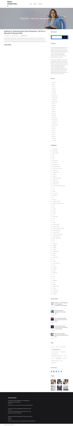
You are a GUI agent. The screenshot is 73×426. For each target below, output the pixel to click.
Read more (30, 405)
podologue (54, 266)
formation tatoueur (56, 232)
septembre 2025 (55, 101)
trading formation (56, 286)
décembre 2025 (54, 95)
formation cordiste (56, 224)
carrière (57, 346)
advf (53, 154)
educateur (54, 208)
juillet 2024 (54, 128)
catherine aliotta (55, 183)
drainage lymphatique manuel (58, 203)
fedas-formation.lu (12, 4)
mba (53, 259)
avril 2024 (53, 134)
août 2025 (53, 103)
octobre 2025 (54, 99)
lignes (54, 239)
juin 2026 (53, 84)
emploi (54, 210)
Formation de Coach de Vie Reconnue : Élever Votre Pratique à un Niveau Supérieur (61, 327)
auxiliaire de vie (55, 179)
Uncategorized (7, 35)
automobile (55, 176)
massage (54, 249)
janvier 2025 (54, 117)
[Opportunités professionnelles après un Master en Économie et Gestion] (52, 319)
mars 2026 (54, 90)
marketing (54, 247)
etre (53, 214)
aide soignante (55, 160)
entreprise (54, 212)
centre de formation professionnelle (59, 185)
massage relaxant (56, 251)
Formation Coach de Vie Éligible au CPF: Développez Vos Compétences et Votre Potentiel (61, 304)
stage (54, 282)
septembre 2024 (55, 124)
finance (54, 222)
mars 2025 (54, 113)
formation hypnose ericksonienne (58, 228)
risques (54, 276)
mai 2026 (53, 86)
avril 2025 (53, 111)
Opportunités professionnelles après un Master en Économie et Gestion (61, 320)
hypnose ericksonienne (57, 237)
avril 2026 (53, 88)
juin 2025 (53, 107)
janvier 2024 (54, 140)
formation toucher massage (57, 234)
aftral (53, 158)
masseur (54, 253)
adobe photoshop (56, 152)
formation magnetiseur (57, 230)
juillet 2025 (54, 105)
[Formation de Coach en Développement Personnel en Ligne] (52, 311)
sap (53, 278)
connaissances (62, 351)
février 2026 (54, 92)
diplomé (54, 199)
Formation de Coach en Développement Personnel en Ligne (60, 312)
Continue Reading (7, 44)
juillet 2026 (54, 82)
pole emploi (55, 268)
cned (53, 189)
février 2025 (54, 115)
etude (54, 218)
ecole (53, 205)
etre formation (55, 216)
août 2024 (53, 126)
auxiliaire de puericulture (57, 178)
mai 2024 (53, 132)
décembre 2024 (54, 119)
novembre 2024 (54, 121)
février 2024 (54, 138)
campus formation (56, 181)
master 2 (54, 255)
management (55, 243)
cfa (53, 187)
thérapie (54, 284)
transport (54, 288)
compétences (56, 349)
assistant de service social (57, 168)
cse (53, 197)
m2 (53, 241)
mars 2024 (54, 136)
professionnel (55, 272)
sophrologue (55, 280)
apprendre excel (55, 164)
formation (58, 358)
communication (55, 193)
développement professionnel (57, 355)
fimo (53, 220)
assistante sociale (56, 172)
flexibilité (53, 358)
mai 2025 (53, 109)
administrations (55, 149)
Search (64, 37)
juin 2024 (53, 130)
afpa (53, 156)
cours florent (55, 195)
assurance (54, 174)
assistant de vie (55, 170)
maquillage (54, 245)
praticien (54, 270)
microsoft (54, 261)
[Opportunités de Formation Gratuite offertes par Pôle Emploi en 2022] (52, 334)
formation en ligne (56, 226)
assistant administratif (56, 166)
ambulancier (55, 162)
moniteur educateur (56, 263)
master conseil (55, 257)
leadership (64, 358)
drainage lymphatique (56, 201)
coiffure (54, 191)
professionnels (54, 362)
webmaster (55, 293)
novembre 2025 (54, 97)
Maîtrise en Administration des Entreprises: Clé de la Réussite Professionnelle (24, 32)
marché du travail (55, 360)
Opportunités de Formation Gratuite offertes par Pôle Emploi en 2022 (61, 335)
